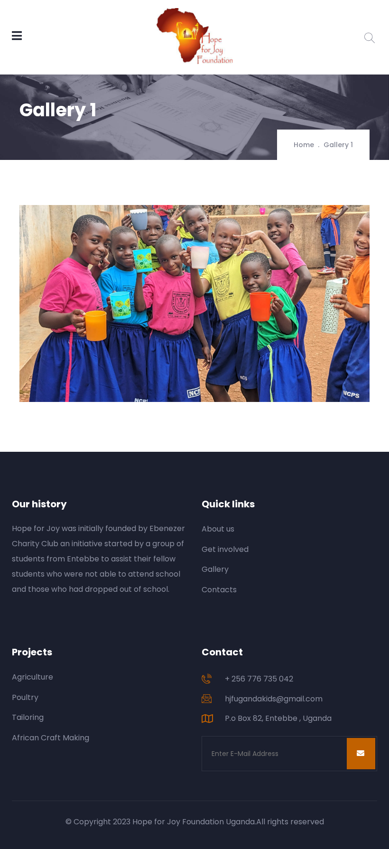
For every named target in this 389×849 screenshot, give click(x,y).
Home (304, 144)
